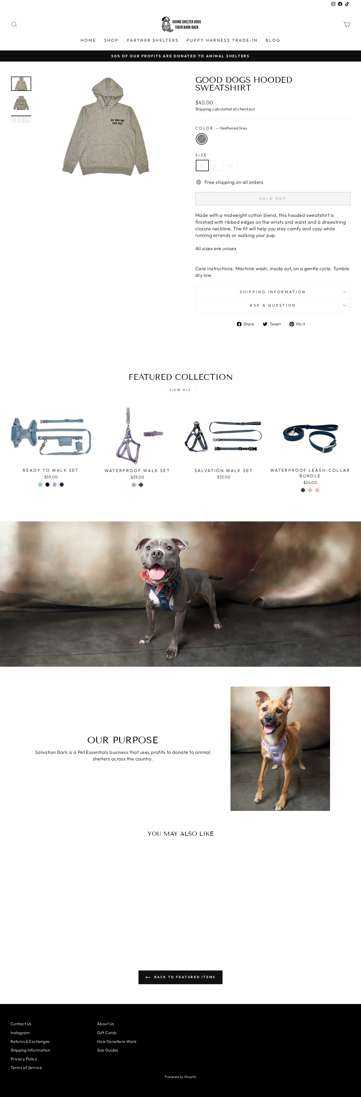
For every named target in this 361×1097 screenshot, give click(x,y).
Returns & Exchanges (30, 1041)
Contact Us (21, 1023)
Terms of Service (26, 1067)
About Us (105, 1023)
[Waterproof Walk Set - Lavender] (133, 484)
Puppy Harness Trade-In (222, 40)
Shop (111, 40)
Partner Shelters (153, 40)
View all (180, 390)
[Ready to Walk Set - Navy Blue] (61, 484)
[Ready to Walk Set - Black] (47, 484)
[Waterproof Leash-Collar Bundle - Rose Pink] (317, 490)
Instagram (20, 1032)
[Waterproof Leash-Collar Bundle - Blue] (303, 490)
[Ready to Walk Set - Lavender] (54, 484)
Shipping (203, 108)
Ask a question (273, 305)
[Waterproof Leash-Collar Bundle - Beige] (310, 490)
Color (221, 128)
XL (230, 165)
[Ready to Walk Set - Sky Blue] (40, 484)
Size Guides (107, 1050)
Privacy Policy (24, 1058)
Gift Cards (107, 1032)
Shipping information (273, 292)
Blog (273, 40)
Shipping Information (30, 1050)
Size (201, 155)
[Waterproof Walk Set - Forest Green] (141, 484)
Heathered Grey (201, 139)
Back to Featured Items (184, 977)
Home (88, 40)
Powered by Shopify (180, 1077)
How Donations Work (116, 1041)
